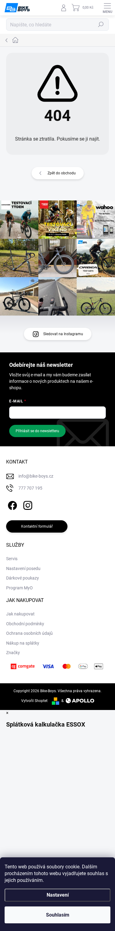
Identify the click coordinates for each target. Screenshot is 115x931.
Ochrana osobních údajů (29, 633)
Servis (11, 558)
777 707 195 (30, 488)
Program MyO (19, 587)
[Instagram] (26, 504)
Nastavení (58, 895)
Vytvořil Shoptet (34, 701)
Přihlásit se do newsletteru (37, 431)
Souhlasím (57, 915)
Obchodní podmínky (25, 623)
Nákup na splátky (22, 643)
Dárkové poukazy (22, 578)
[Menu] (107, 7)
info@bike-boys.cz (35, 476)
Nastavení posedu (23, 568)
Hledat (100, 24)
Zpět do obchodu (62, 173)
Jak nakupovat (20, 613)
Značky (13, 652)
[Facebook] (11, 504)
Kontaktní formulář (37, 526)
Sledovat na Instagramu (63, 334)
